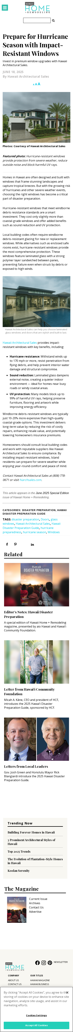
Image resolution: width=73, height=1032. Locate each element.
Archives (34, 903)
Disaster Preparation (39, 510)
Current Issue (38, 899)
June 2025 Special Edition (52, 493)
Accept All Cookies (36, 1025)
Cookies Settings (36, 1015)
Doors (45, 519)
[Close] (67, 992)
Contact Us (36, 907)
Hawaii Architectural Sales (28, 76)
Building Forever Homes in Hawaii (31, 832)
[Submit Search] (53, 20)
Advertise (35, 912)
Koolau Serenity (19, 870)
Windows (54, 532)
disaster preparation (25, 519)
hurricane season (34, 532)
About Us (13, 980)
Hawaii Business (39, 984)
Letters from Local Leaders (26, 766)
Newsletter (61, 962)
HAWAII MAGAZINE (40, 980)
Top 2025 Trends (19, 851)
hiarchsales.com (30, 480)
